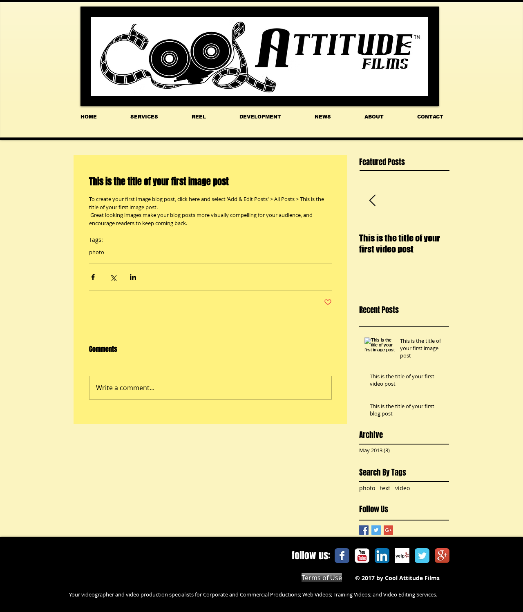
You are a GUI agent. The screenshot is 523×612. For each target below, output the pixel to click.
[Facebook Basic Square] (364, 530)
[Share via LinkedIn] (133, 277)
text (385, 488)
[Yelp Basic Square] (402, 555)
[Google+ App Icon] (442, 555)
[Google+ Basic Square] (388, 530)
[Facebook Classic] (342, 555)
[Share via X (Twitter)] (113, 277)
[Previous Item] (372, 200)
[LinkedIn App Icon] (382, 555)
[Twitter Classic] (422, 555)
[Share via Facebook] (93, 277)
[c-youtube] (362, 555)
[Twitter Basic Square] (376, 530)
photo (96, 252)
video (402, 488)
